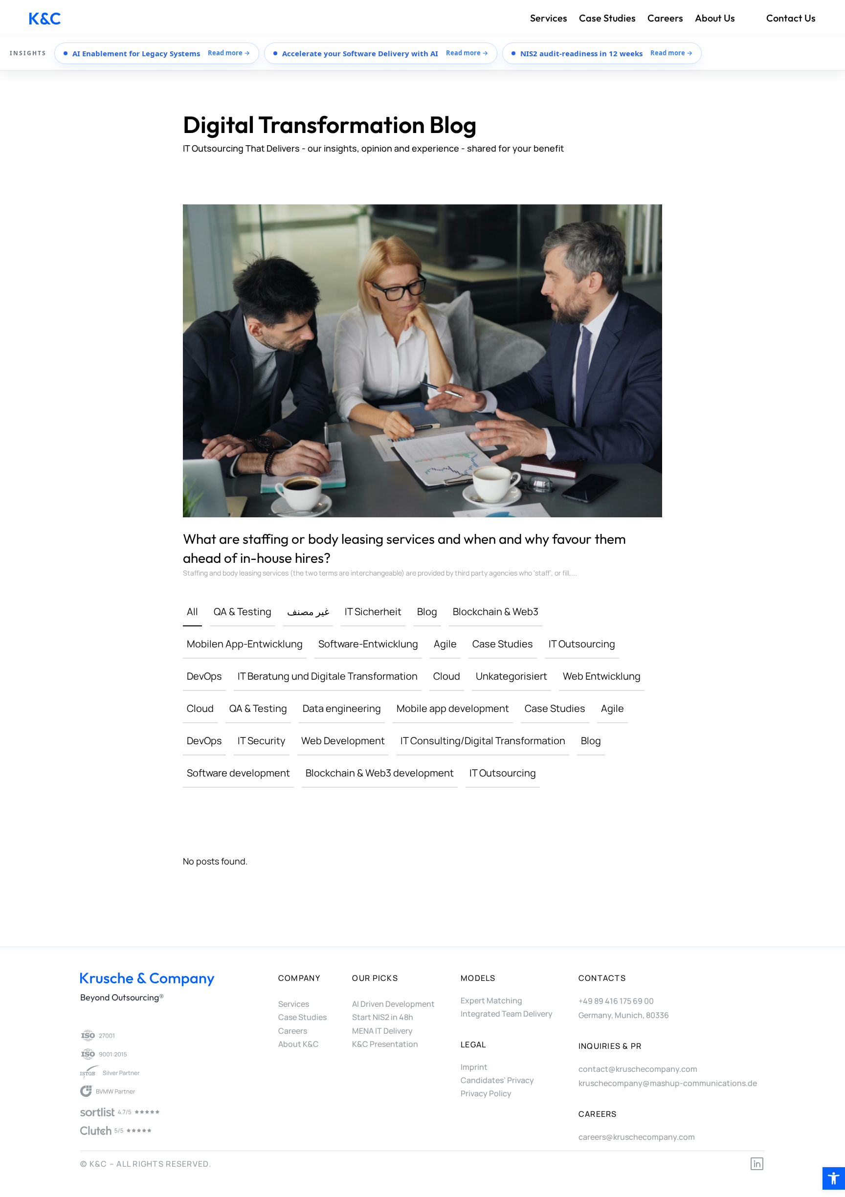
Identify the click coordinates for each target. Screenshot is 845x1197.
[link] (834, 1178)
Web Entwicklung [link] (602, 676)
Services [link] (548, 18)
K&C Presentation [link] (385, 1044)
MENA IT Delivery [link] (382, 1030)
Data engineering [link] (342, 708)
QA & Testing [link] (242, 611)
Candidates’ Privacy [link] (497, 1080)
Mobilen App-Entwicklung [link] (245, 643)
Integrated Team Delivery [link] (507, 1013)
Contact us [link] (791, 18)
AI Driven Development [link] (393, 1003)
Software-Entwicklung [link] (368, 643)
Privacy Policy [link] (486, 1093)
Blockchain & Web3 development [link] (380, 772)
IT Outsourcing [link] (582, 643)
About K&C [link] (298, 1044)
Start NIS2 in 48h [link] (382, 1017)
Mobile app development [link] (453, 708)
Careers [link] (665, 18)
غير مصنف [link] (308, 611)
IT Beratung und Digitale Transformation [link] (328, 676)
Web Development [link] (343, 740)
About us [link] (715, 18)
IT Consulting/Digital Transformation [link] (482, 740)
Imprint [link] (474, 1067)
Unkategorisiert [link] (511, 676)
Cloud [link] (446, 676)
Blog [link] (427, 611)
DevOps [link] (204, 676)
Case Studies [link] (607, 18)
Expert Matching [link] (491, 1000)
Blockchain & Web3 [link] (495, 611)
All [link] (192, 611)
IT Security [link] (262, 740)
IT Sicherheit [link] (373, 611)
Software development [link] (238, 772)
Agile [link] (445, 643)
